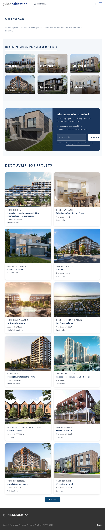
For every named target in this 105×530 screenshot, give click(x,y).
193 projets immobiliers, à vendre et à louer (31, 47)
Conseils (30, 525)
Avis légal (38, 525)
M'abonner (96, 137)
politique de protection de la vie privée (78, 145)
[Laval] (20, 84)
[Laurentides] (85, 63)
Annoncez (14, 525)
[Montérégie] (52, 63)
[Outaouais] (85, 84)
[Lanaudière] (52, 84)
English (99, 525)
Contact (6, 525)
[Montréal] (20, 63)
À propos (22, 525)
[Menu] (100, 4)
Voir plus (52, 500)
